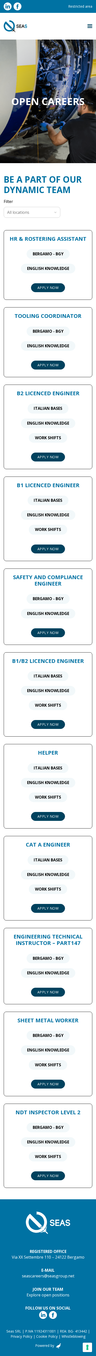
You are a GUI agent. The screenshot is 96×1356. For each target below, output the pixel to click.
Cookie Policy (47, 1336)
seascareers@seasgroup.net (48, 1276)
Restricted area (80, 6)
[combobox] (29, 212)
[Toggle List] (55, 212)
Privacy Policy (21, 1336)
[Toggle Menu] (89, 26)
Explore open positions (48, 1295)
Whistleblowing (73, 1336)
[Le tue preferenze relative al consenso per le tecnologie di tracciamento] (87, 1347)
